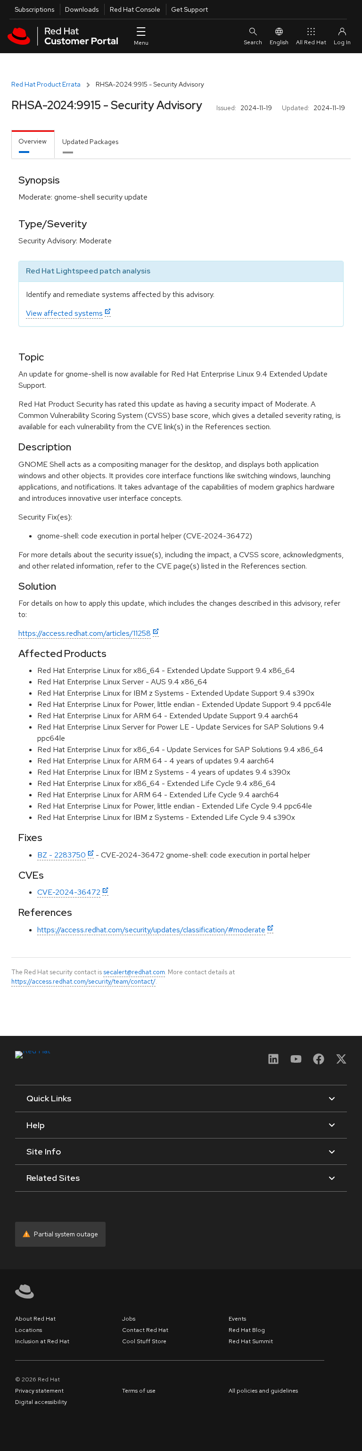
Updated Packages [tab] (90, 141)
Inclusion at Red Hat (42, 1341)
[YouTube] (296, 1062)
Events (237, 1319)
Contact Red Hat (145, 1330)
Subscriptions (34, 9)
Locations (28, 1330)
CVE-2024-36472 (68, 892)
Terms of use (139, 1391)
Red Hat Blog (247, 1330)
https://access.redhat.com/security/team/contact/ (83, 981)
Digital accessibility (41, 1402)
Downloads (82, 9)
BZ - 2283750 (61, 855)
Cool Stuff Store (144, 1341)
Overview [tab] (32, 141)
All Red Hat (311, 42)
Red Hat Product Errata (46, 84)
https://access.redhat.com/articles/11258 (84, 633)
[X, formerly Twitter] (341, 1062)
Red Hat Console (135, 9)
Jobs (128, 1319)
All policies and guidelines (263, 1391)
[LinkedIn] (273, 1062)
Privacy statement (39, 1391)
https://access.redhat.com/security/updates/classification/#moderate (151, 930)
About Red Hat (35, 1319)
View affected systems (64, 313)
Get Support (189, 9)
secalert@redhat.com (134, 972)
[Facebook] (318, 1062)
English (279, 42)
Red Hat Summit (251, 1341)
